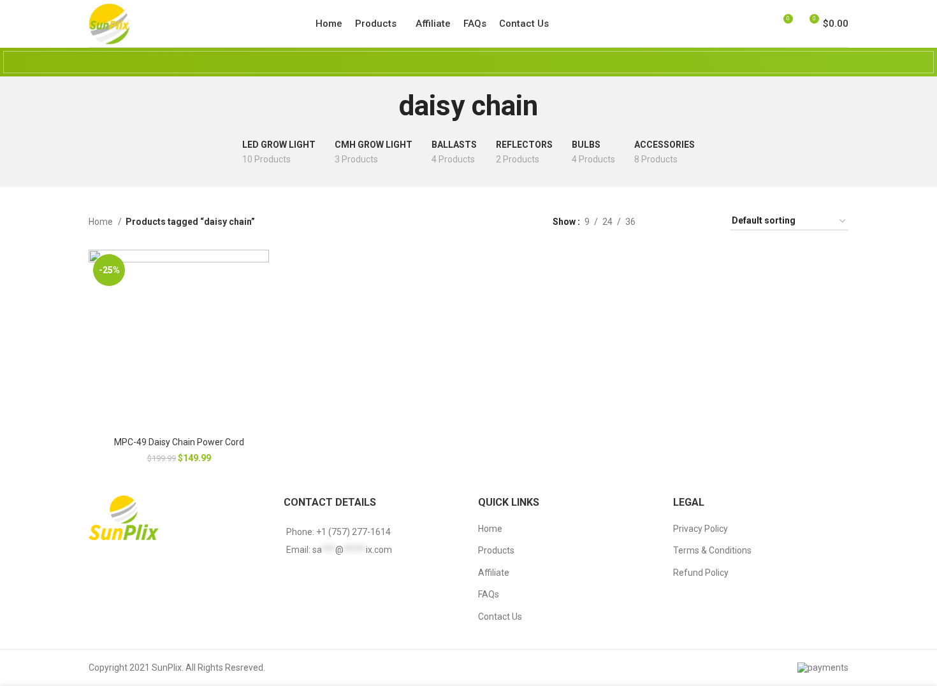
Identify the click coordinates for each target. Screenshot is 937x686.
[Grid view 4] (705, 221)
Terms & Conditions (712, 550)
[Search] (737, 23)
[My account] (759, 23)
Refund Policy (701, 573)
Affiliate (493, 573)
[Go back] (383, 105)
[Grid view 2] (665, 221)
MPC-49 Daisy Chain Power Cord (179, 442)
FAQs (488, 594)
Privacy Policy (700, 529)
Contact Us (500, 616)
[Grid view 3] (685, 221)
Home (102, 222)
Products (496, 550)
